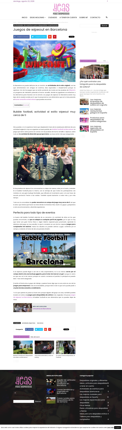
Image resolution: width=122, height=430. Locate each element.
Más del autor (35, 337)
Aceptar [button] (117, 427)
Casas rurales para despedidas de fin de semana (65, 400)
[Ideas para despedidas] (61, 9)
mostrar (25, 105)
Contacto (95, 17)
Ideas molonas (37, 17)
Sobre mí (83, 17)
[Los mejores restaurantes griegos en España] (84, 111)
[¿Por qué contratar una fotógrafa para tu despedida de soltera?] (94, 72)
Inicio (24, 17)
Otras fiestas (85, 405)
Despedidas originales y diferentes (93, 380)
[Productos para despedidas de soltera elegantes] (84, 120)
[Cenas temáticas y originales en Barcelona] (51, 392)
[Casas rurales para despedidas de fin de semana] (51, 400)
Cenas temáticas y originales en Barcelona (65, 391)
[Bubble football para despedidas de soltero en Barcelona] (23, 347)
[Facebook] (107, 1)
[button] (106, 17)
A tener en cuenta (68, 17)
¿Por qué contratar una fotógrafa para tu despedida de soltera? (93, 84)
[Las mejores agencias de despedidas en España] (84, 128)
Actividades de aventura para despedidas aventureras (36, 25)
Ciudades (52, 17)
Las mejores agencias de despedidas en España (97, 129)
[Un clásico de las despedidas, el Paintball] (65, 347)
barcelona (40, 323)
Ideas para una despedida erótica (93, 414)
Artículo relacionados (21, 337)
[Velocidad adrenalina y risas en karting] (44, 347)
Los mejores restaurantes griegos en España (98, 111)
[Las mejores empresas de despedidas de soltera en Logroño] (84, 102)
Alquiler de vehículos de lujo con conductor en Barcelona (66, 383)
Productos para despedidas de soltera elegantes (98, 119)
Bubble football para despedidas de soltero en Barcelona (23, 356)
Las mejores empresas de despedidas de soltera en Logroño (98, 102)
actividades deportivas (28, 323)
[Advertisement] (44, 121)
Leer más (110, 427)
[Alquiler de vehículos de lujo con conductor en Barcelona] (51, 382)
